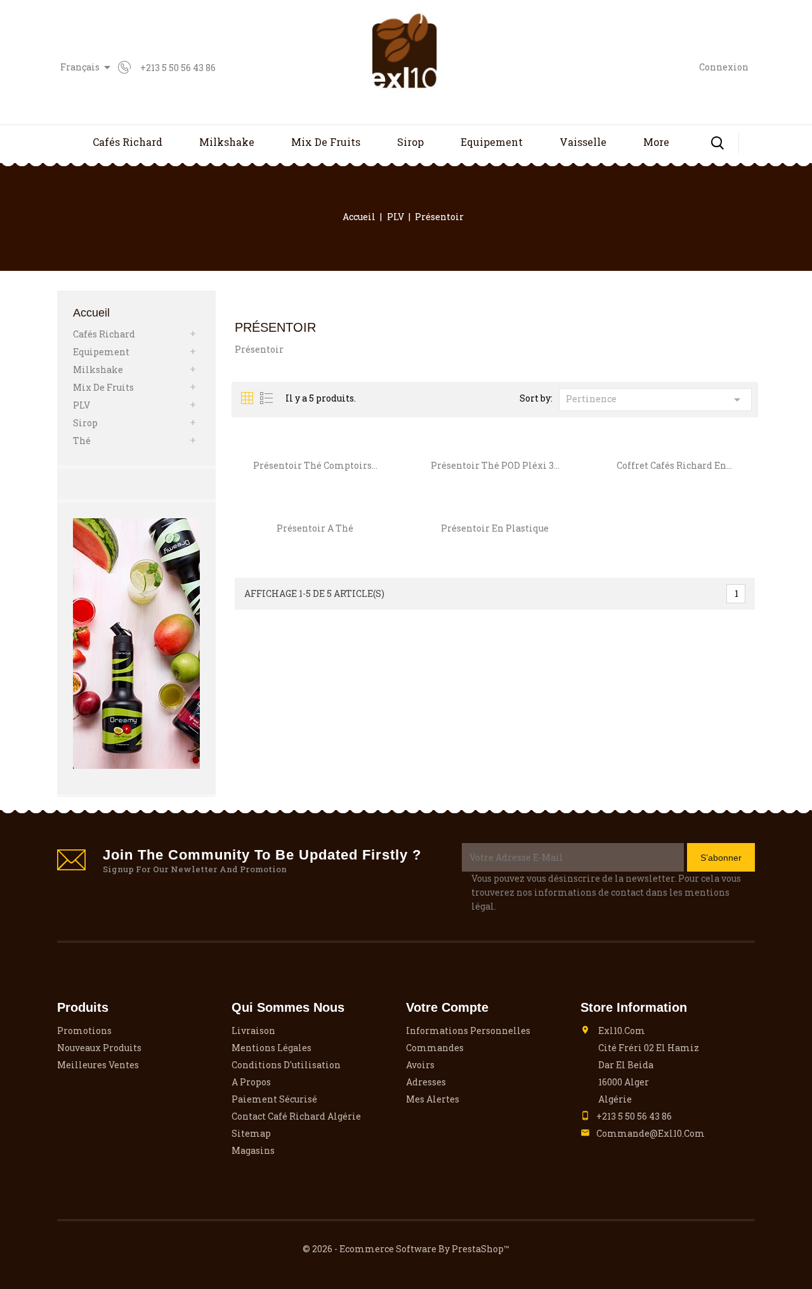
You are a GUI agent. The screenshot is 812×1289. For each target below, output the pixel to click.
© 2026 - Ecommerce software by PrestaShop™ (406, 1249)
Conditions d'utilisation (286, 1065)
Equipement (492, 141)
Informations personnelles (468, 1030)
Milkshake (226, 141)
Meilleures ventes (98, 1065)
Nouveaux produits (99, 1048)
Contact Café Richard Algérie (296, 1116)
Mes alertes (432, 1099)
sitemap (251, 1133)
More (656, 141)
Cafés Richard (127, 141)
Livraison (253, 1030)
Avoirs (420, 1065)
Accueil (91, 312)
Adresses (426, 1082)
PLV (81, 405)
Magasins (253, 1150)
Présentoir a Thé (315, 528)
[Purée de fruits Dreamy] (136, 643)
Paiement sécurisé (274, 1099)
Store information (633, 1007)
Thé (82, 441)
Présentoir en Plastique (495, 528)
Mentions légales (271, 1048)
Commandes (435, 1048)
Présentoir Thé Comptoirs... (315, 465)
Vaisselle (583, 141)
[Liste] (266, 398)
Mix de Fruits (325, 141)
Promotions (84, 1030)
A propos (251, 1082)
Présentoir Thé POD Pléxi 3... (495, 465)
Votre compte (447, 1007)
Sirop (410, 141)
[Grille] (247, 398)
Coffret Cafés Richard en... (674, 465)
